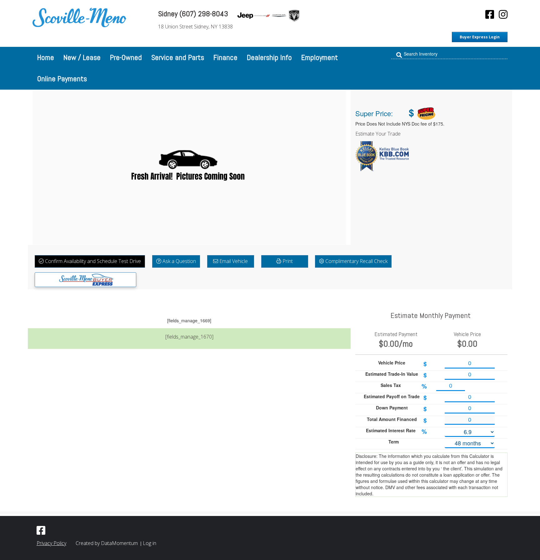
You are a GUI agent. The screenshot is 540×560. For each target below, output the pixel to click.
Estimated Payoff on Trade (395, 397)
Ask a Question (178, 261)
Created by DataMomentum (107, 543)
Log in (149, 543)
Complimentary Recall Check (356, 261)
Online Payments (62, 78)
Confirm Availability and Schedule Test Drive (92, 261)
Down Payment (401, 408)
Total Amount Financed (397, 420)
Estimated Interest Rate (396, 431)
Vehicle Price (402, 363)
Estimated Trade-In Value (396, 375)
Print (287, 261)
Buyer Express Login (480, 37)
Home (45, 57)
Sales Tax (404, 386)
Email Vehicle (233, 261)
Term (393, 442)
